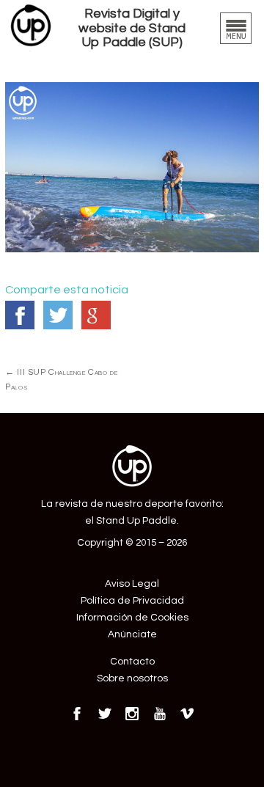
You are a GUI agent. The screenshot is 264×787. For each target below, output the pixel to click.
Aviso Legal (132, 584)
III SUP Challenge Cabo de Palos (61, 379)
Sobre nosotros (132, 678)
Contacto (132, 661)
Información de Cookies (132, 617)
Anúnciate (132, 634)
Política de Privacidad (132, 601)
